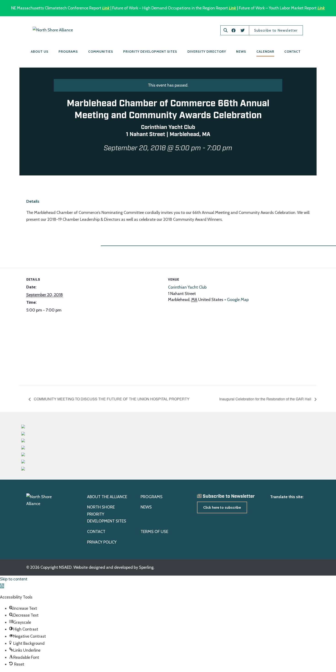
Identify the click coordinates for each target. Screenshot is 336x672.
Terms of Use (154, 531)
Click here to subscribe (222, 507)
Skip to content (13, 579)
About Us (39, 51)
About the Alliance (107, 496)
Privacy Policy (102, 542)
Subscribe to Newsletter (276, 30)
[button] (2, 585)
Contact (292, 51)
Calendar (265, 51)
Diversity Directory (206, 51)
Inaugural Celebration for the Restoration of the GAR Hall (265, 399)
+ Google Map (236, 299)
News (241, 51)
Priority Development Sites (150, 51)
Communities (100, 51)
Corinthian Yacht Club (187, 287)
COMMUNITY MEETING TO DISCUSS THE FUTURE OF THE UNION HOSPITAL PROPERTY (111, 399)
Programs (68, 51)
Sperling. (147, 567)
